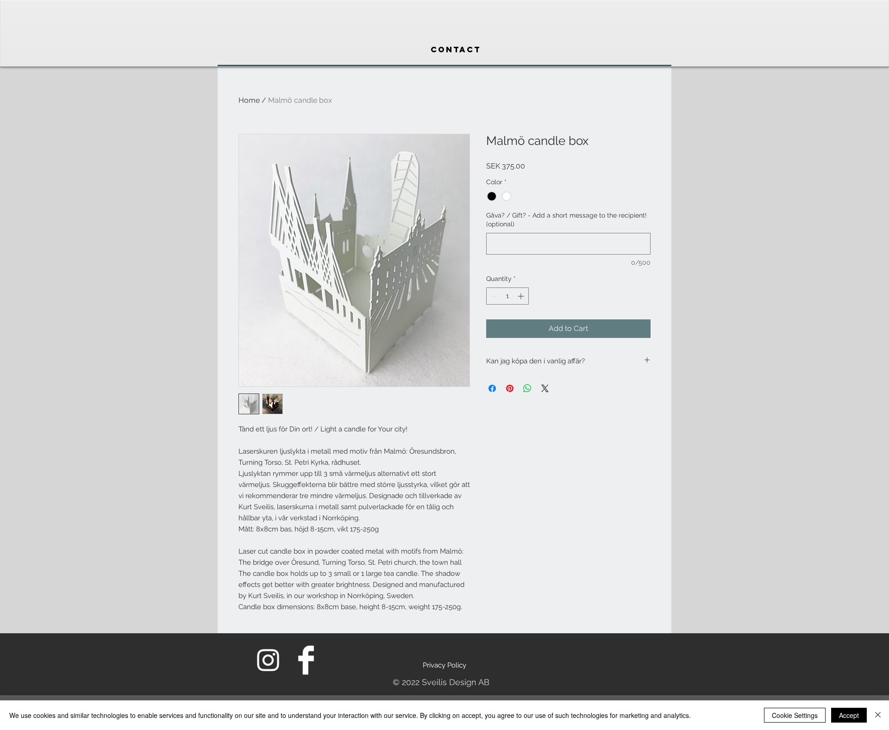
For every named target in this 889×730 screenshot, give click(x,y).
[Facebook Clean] (306, 660)
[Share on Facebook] (492, 388)
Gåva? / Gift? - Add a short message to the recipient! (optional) (566, 220)
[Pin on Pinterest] (509, 388)
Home (249, 100)
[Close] (877, 715)
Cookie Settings (795, 715)
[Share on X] (545, 388)
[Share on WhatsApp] (527, 388)
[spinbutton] (507, 296)
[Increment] (521, 296)
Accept (849, 715)
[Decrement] (493, 296)
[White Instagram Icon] (268, 660)
